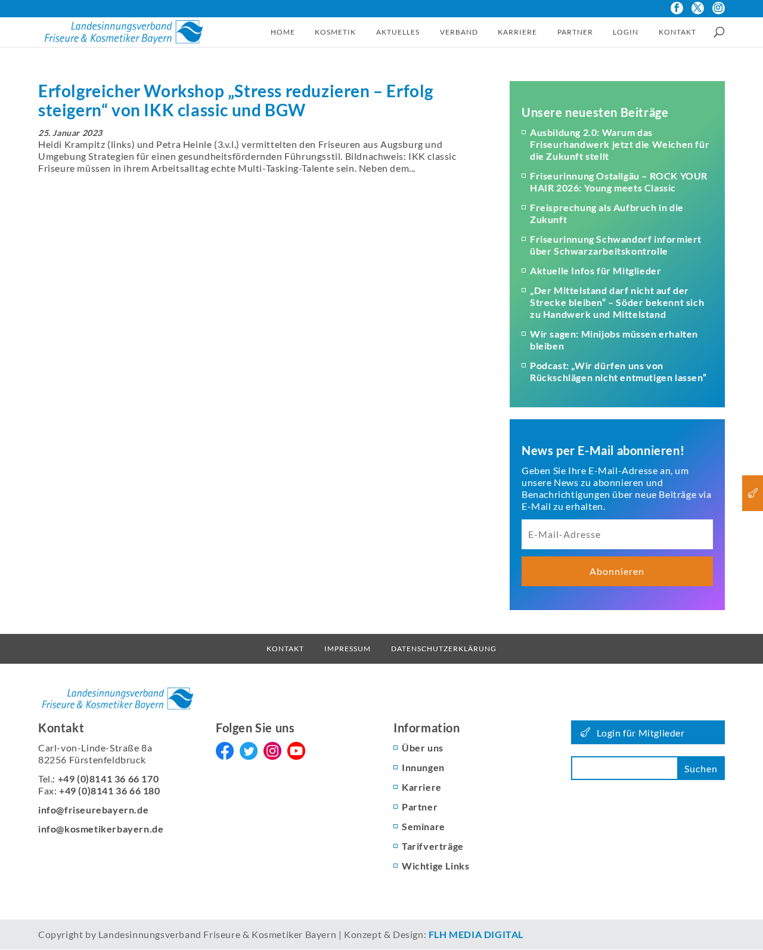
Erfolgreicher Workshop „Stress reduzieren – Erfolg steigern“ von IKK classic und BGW (235, 100)
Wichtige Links (435, 865)
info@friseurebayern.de (93, 809)
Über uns (422, 747)
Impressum (347, 648)
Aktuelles (398, 31)
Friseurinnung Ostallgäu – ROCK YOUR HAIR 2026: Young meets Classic (619, 181)
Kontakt (677, 31)
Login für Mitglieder (641, 732)
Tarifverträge (433, 846)
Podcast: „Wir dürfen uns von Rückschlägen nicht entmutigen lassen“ (618, 371)
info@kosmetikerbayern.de (100, 828)
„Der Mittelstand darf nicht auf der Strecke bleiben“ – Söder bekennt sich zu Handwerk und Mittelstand (617, 302)
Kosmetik (335, 31)
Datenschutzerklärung (444, 648)
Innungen (423, 767)
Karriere (517, 31)
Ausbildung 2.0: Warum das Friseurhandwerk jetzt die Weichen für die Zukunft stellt (619, 144)
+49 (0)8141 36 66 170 (108, 778)
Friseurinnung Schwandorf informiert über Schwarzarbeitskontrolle (616, 244)
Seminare (423, 826)
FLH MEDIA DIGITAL (476, 934)
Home (283, 31)
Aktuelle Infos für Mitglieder (595, 270)
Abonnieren (617, 571)
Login (625, 31)
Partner (575, 31)
